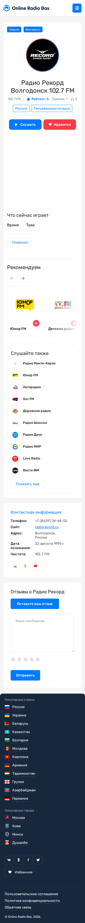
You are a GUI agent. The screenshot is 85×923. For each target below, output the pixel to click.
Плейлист (20, 242)
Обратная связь (18, 907)
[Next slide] (22, 278)
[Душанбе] (7, 842)
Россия (21, 108)
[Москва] (7, 817)
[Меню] (76, 8)
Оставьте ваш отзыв (35, 604)
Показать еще (27, 484)
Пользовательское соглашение (31, 894)
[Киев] (7, 826)
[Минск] (7, 834)
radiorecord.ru (47, 527)
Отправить (25, 675)
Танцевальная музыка (52, 108)
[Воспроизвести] (36, 323)
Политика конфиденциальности (32, 901)
